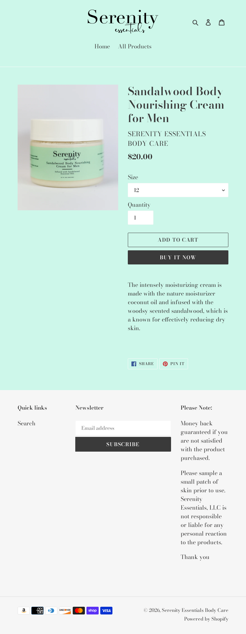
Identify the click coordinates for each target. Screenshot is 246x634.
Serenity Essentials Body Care (195, 610)
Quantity (139, 204)
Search (27, 423)
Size (133, 177)
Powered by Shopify (206, 618)
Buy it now (178, 257)
